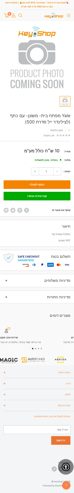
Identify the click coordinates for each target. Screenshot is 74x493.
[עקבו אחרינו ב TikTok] (54, 468)
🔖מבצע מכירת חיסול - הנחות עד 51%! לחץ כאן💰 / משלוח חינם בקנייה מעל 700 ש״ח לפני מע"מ (37, 4)
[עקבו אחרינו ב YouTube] (61, 468)
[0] (6, 15)
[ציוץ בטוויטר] (12, 210)
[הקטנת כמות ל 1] (57, 171)
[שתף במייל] (6, 210)
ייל (69, 130)
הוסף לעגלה (37, 184)
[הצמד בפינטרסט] (19, 210)
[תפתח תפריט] (68, 15)
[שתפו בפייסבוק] (26, 210)
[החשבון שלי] (13, 15)
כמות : (66, 171)
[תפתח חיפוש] (20, 15)
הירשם (61, 440)
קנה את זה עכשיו (37, 196)
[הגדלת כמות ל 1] (35, 171)
